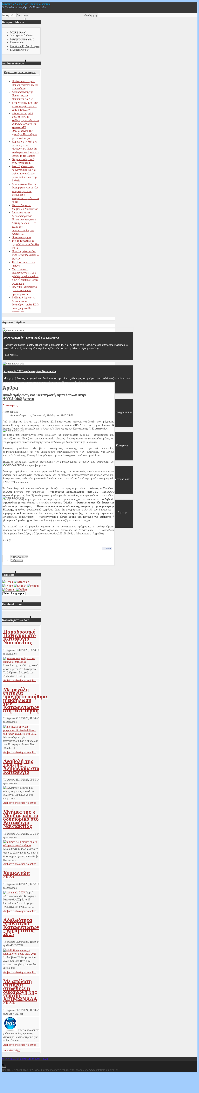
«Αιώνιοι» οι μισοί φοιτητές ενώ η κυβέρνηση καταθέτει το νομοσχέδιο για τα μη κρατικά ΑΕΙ (25, 120)
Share (108, 548)
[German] (8, 589)
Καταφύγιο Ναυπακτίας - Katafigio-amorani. (26, 4)
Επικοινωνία (17, 42)
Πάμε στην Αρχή (12, 1050)
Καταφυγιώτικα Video (22, 39)
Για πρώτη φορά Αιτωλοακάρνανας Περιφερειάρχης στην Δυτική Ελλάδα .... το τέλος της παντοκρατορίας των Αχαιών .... (24, 223)
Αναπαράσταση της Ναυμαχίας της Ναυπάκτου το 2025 (23, 95)
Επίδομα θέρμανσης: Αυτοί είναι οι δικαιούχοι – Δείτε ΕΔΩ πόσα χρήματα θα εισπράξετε (25, 304)
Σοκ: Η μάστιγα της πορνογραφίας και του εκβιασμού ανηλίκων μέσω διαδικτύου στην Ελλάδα (24, 173)
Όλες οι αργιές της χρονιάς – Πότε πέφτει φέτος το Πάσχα (24, 134)
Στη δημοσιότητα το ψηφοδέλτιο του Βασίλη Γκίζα (25, 244)
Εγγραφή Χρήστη (19, 49)
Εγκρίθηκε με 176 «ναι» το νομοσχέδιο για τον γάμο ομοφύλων (25, 106)
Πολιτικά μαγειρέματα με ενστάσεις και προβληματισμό (24, 290)
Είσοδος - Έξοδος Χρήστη (24, 46)
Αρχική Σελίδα (18, 32)
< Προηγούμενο (19, 556)
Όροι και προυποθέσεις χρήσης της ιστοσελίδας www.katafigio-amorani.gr (76, 1069)
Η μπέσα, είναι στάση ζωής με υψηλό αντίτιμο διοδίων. (25, 255)
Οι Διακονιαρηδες (21, 237)
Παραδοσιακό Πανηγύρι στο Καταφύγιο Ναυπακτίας (19, 637)
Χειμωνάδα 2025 (16, 874)
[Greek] (7, 582)
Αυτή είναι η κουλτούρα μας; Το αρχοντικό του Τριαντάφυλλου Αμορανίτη (46, 404)
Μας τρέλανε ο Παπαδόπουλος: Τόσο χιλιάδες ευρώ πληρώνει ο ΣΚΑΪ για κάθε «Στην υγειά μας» (25, 276)
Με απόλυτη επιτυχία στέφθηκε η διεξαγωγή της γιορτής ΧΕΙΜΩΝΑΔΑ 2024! (20, 991)
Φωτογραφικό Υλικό (21, 35)
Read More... (10, 354)
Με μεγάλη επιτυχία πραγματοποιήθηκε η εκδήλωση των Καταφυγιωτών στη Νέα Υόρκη (25, 700)
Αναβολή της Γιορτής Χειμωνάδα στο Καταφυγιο (21, 766)
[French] (33, 586)
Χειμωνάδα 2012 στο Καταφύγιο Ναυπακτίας (29, 371)
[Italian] (21, 589)
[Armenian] (21, 582)
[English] (20, 586)
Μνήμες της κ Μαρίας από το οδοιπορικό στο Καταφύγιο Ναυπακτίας (21, 819)
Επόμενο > (17, 560)
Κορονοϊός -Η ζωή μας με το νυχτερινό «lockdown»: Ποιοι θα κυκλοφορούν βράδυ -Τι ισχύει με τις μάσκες (25, 148)
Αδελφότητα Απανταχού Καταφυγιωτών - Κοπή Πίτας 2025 (21, 927)
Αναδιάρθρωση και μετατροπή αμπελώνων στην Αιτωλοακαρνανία (44, 397)
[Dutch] (7, 586)
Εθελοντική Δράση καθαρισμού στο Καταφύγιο (31, 337)
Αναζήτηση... (9, 15)
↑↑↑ (4, 1066)
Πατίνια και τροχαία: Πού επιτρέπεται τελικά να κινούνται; (25, 85)
